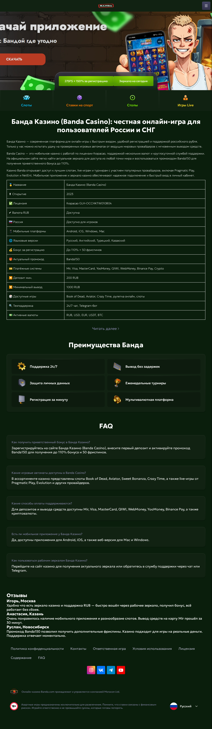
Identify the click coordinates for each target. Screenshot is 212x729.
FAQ (41, 658)
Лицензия (186, 648)
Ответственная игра (109, 648)
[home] (106, 5)
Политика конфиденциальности (37, 648)
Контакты (78, 648)
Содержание (21, 658)
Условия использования (152, 648)
